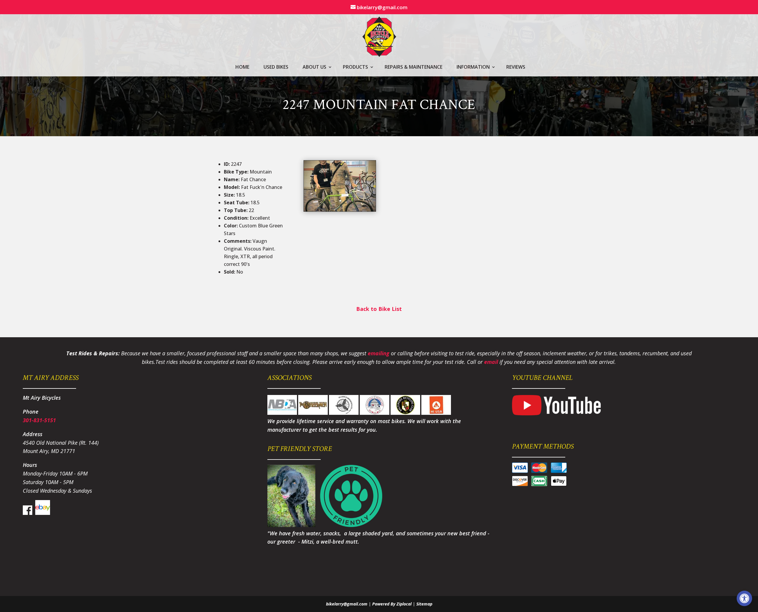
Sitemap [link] (424, 604)
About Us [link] (314, 67)
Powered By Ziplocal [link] (392, 604)
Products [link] (355, 67)
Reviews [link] (515, 67)
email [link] (491, 361)
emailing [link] (378, 353)
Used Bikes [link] (276, 67)
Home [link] (242, 67)
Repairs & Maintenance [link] (413, 67)
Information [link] (473, 67)
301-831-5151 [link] (39, 420)
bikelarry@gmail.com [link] (346, 604)
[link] (744, 598)
